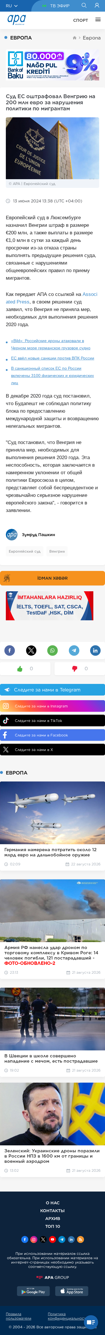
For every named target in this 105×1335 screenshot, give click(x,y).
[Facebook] (24, 1240)
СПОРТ (80, 20)
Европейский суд (25, 551)
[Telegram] (61, 1240)
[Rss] (80, 1240)
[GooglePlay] (33, 1291)
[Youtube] (52, 1240)
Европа (92, 38)
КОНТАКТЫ (52, 1210)
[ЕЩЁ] (96, 20)
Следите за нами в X (34, 750)
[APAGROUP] (52, 1277)
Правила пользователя (18, 1316)
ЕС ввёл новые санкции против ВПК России (52, 358)
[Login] (97, 6)
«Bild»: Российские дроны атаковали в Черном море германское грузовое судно (50, 344)
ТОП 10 (52, 1226)
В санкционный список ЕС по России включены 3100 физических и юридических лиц (52, 375)
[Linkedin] (71, 1240)
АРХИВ (52, 1218)
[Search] (84, 6)
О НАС (53, 1202)
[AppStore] (71, 1291)
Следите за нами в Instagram (41, 706)
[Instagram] (33, 1240)
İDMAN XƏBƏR (52, 578)
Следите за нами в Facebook (41, 735)
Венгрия (57, 551)
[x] (43, 1240)
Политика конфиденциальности (68, 1316)
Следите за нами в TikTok (38, 720)
